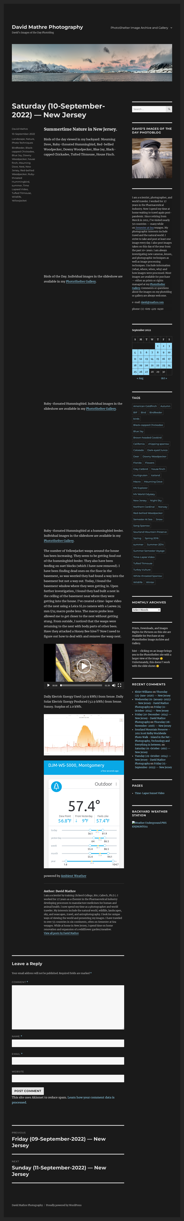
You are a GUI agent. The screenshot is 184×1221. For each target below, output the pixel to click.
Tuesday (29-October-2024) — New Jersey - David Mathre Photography (153, 760)
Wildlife (16, 196)
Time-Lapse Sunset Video (149, 793)
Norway (162, 506)
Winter (150, 582)
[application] (84, 666)
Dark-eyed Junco (157, 450)
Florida (137, 462)
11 (135, 358)
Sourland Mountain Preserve (150, 531)
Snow (159, 519)
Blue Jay (17, 155)
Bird (143, 412)
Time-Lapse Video (144, 557)
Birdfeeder (18, 147)
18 (135, 365)
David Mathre (20, 128)
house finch (158, 469)
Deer (136, 456)
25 (135, 371)
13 (146, 358)
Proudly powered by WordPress (64, 1205)
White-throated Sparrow (147, 575)
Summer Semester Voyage (149, 550)
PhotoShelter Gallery (81, 281)
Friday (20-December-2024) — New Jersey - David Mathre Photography (153, 718)
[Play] (48, 685)
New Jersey (140, 500)
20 (146, 365)
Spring (137, 538)
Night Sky (156, 500)
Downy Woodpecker (154, 456)
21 (152, 365)
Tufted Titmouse (21, 193)
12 (140, 358)
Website (18, 1071)
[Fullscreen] (119, 685)
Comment (20, 982)
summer (17, 185)
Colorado (138, 450)
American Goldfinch (145, 406)
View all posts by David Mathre (61, 933)
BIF (135, 412)
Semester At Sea (142, 519)
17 (169, 358)
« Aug (140, 378)
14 (152, 358)
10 (169, 352)
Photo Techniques (22, 142)
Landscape (18, 138)
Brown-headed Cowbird (147, 437)
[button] (84, 666)
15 (158, 358)
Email (17, 1054)
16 (163, 358)
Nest (21, 166)
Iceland (155, 475)
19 (140, 365)
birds (136, 418)
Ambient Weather (73, 876)
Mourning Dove (153, 481)
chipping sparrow (158, 443)
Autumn (165, 406)
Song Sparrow (141, 525)
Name (17, 1036)
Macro (137, 481)
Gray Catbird (140, 469)
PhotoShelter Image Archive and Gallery (139, 27)
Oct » (164, 378)
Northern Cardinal (144, 506)
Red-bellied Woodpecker (148, 513)
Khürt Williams (143, 691)
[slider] (81, 685)
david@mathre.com (152, 302)
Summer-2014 (155, 544)
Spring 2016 (151, 538)
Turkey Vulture (142, 569)
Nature (30, 138)
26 (140, 371)
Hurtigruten (140, 475)
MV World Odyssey (144, 494)
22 (157, 365)
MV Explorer (140, 487)
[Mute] (114, 685)
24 (169, 365)
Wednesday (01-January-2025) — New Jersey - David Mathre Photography (153, 703)
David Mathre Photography (47, 27)
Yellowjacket (19, 200)
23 (163, 365)
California (139, 443)
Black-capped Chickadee (148, 425)
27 (146, 371)
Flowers (149, 462)
